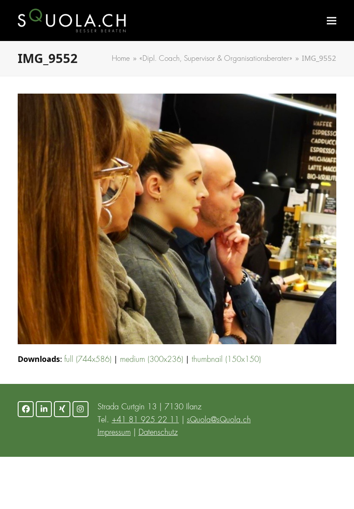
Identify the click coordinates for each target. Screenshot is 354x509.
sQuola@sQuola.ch (219, 420)
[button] (331, 20)
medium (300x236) (151, 360)
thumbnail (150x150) (226, 360)
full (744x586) (87, 360)
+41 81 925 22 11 (145, 420)
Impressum (114, 433)
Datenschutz (158, 433)
